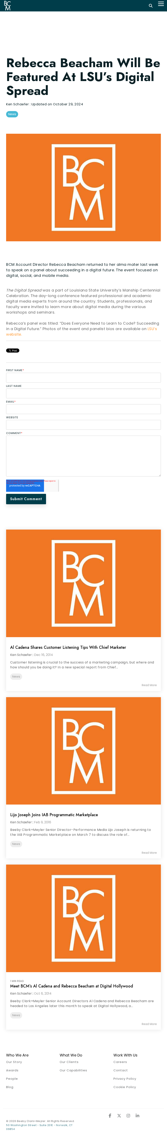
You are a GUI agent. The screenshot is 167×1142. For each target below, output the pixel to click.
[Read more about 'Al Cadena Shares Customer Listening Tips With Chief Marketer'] (83, 583)
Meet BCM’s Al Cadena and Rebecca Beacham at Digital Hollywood (71, 986)
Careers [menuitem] (120, 1062)
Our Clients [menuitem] (69, 1062)
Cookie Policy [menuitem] (124, 1087)
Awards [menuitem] (12, 1070)
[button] (161, 3)
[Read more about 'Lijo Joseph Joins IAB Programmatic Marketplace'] (83, 751)
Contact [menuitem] (120, 1070)
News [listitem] (16, 677)
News (12, 114)
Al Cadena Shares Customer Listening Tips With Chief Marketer (68, 647)
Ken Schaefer (18, 104)
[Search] (150, 6)
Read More (149, 685)
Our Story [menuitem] (14, 1062)
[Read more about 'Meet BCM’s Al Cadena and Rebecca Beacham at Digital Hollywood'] (83, 918)
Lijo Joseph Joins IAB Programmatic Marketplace (54, 815)
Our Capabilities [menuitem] (73, 1070)
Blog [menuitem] (9, 1087)
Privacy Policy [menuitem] (124, 1078)
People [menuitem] (12, 1078)
